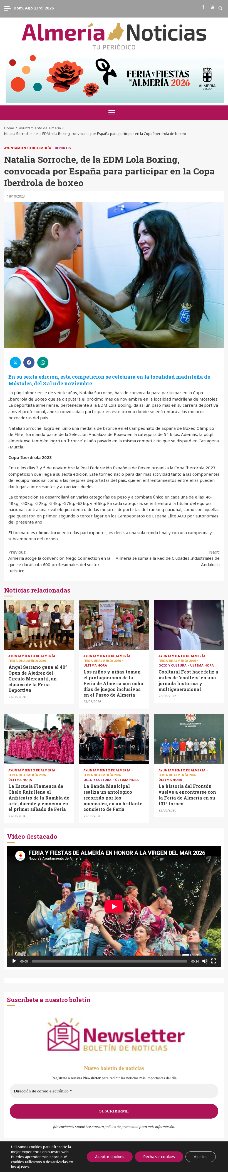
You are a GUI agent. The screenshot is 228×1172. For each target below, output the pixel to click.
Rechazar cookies (159, 1156)
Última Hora (95, 665)
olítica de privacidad (122, 1126)
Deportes (63, 147)
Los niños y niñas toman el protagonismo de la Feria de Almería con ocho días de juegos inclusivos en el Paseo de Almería (114, 625)
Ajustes (200, 1156)
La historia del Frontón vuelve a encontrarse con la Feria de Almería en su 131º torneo (189, 739)
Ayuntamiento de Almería (28, 147)
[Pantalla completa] (214, 961)
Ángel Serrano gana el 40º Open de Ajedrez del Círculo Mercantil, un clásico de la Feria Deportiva (39, 625)
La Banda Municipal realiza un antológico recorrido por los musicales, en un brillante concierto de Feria (114, 739)
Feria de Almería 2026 (27, 660)
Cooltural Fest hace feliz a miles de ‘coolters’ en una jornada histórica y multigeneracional (189, 625)
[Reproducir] (14, 961)
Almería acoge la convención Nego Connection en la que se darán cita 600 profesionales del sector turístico (59, 561)
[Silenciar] (205, 961)
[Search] (220, 8)
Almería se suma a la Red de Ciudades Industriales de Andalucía (168, 558)
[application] (114, 906)
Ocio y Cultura (172, 665)
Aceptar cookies (109, 1156)
